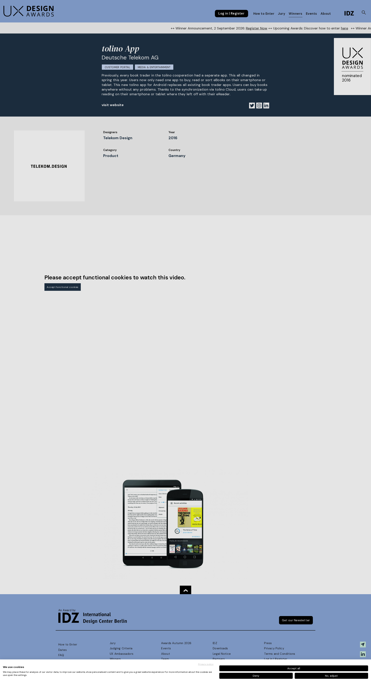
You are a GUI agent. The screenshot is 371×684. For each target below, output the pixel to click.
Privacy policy (206, 664)
